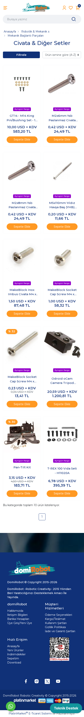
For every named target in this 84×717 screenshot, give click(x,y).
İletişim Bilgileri (17, 615)
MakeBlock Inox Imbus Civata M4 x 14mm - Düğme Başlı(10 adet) (22, 292)
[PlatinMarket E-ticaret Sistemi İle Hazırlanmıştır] (25, 701)
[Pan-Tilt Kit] (22, 435)
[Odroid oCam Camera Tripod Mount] (62, 345)
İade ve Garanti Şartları (60, 631)
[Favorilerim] (70, 7)
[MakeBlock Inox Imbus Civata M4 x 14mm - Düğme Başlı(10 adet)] (22, 258)
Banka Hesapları (18, 619)
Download (14, 662)
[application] (66, 709)
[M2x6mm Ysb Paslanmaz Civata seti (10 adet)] (62, 84)
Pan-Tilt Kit (22, 467)
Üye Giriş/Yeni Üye (19, 623)
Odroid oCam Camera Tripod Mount (62, 381)
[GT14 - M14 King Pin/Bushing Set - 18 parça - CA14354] (22, 84)
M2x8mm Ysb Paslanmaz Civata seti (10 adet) (22, 205)
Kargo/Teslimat (55, 619)
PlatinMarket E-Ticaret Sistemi (30, 713)
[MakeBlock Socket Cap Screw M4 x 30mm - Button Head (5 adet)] (22, 345)
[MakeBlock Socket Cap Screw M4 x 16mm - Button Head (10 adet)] (62, 258)
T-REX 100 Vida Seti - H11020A (62, 471)
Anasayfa (13, 646)
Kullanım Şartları (56, 623)
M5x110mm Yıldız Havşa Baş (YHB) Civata (62, 205)
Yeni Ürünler (15, 650)
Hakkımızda (15, 611)
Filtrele (21, 55)
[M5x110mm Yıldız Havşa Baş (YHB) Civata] (62, 171)
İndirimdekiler (16, 654)
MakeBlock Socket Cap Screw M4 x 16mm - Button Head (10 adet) (62, 292)
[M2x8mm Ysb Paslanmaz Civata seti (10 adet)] (22, 171)
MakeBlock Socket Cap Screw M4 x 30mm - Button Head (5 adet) (22, 379)
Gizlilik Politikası (55, 627)
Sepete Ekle (22, 139)
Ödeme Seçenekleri (58, 615)
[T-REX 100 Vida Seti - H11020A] (62, 435)
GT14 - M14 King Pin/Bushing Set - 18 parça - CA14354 (22, 118)
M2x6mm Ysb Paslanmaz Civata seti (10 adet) (62, 118)
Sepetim (13, 658)
